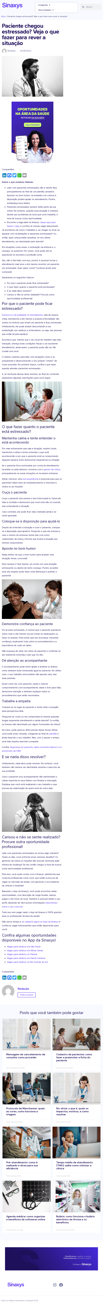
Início (3, 16)
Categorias (43, 5)
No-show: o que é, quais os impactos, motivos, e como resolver (72, 1111)
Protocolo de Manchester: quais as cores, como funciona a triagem (25, 1111)
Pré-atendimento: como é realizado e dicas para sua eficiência (22, 1165)
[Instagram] (55, 1285)
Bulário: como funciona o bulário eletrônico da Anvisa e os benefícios (75, 1219)
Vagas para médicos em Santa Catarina (26, 958)
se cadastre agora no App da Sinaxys (39, 921)
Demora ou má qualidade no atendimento (22, 315)
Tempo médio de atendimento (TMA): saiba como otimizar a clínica (74, 1165)
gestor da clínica (51, 469)
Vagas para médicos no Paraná (22, 954)
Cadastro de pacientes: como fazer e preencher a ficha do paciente (74, 1057)
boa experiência (30, 479)
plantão (53, 733)
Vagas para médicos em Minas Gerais (25, 950)
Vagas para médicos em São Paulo (24, 946)
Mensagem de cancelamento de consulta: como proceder (25, 1056)
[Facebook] (61, 1285)
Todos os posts (26, 995)
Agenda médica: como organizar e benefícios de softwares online (25, 1218)
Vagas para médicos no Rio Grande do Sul (27, 962)
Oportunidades (44, 10)
